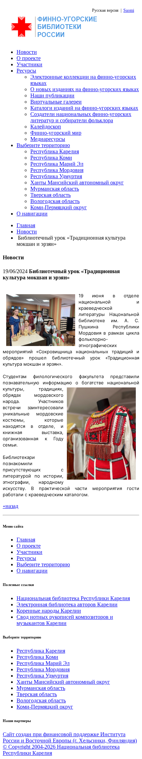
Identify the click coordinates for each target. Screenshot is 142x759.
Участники (29, 64)
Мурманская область (54, 189)
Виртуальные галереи (56, 102)
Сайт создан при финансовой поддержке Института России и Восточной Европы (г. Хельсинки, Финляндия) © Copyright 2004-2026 (70, 740)
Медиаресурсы (47, 139)
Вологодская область (55, 201)
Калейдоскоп (45, 126)
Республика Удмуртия (56, 176)
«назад (10, 506)
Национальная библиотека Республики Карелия (73, 598)
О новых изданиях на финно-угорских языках (84, 89)
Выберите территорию (43, 145)
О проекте (29, 58)
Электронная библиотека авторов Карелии (67, 604)
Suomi (128, 10)
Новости (27, 52)
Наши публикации (52, 95)
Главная (26, 225)
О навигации (32, 214)
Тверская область (50, 195)
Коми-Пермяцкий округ (58, 207)
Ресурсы (26, 71)
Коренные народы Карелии (49, 611)
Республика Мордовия (56, 170)
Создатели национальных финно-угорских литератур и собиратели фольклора (80, 117)
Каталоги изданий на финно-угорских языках (84, 108)
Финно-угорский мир (55, 133)
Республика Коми (51, 158)
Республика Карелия (54, 151)
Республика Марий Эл (56, 164)
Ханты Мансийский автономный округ (77, 182)
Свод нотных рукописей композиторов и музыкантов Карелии (65, 620)
